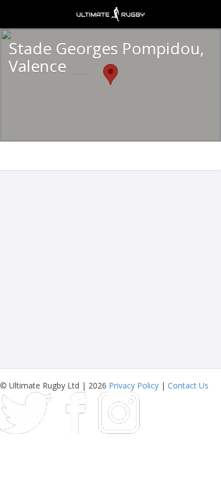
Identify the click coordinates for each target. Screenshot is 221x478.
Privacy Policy (134, 385)
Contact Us (188, 385)
